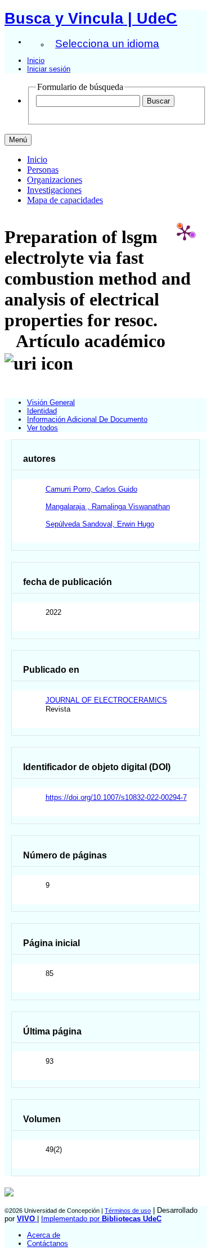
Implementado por (101, 1218)
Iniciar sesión (48, 69)
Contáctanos (47, 1243)
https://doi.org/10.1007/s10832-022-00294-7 (116, 797)
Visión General (51, 402)
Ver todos (42, 428)
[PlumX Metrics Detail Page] (185, 232)
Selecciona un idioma (107, 44)
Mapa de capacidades (65, 200)
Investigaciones (54, 190)
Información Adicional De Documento (87, 419)
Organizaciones (54, 180)
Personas (43, 169)
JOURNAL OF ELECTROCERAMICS (106, 700)
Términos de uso (128, 1210)
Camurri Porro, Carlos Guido (91, 489)
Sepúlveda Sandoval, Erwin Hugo (100, 524)
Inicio (35, 60)
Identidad (42, 411)
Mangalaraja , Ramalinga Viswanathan (108, 506)
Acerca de (43, 1235)
